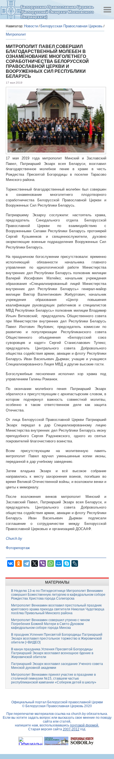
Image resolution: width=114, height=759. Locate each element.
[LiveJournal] (74, 563)
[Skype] (66, 563)
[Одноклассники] (18, 563)
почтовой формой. (84, 725)
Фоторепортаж (18, 548)
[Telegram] (26, 563)
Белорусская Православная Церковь (71, 26)
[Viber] (42, 563)
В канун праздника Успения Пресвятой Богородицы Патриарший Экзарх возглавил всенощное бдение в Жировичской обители (52, 653)
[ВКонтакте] (10, 563)
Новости (31, 26)
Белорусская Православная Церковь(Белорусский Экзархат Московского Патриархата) (57, 12)
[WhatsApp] (50, 563)
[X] (34, 563)
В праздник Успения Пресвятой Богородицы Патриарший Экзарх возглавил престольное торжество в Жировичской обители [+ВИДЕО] (56, 638)
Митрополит (16, 34)
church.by (78, 714)
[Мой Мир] (58, 563)
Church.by (14, 538)
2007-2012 (71, 729)
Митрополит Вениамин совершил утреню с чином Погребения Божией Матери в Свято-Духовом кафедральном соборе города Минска (50, 624)
